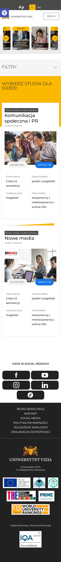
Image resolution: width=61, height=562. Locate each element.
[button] (4, 12)
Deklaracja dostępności (30, 432)
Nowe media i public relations (21, 110)
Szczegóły (17, 164)
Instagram (16, 385)
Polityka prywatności (30, 422)
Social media (30, 418)
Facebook (16, 375)
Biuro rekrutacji (30, 409)
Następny (55, 38)
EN (39, 7)
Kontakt (30, 413)
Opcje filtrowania (55, 66)
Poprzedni (6, 38)
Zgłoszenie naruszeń (31, 427)
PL (32, 7)
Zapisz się (44, 164)
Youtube (44, 375)
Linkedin (44, 385)
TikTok (30, 395)
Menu (51, 16)
